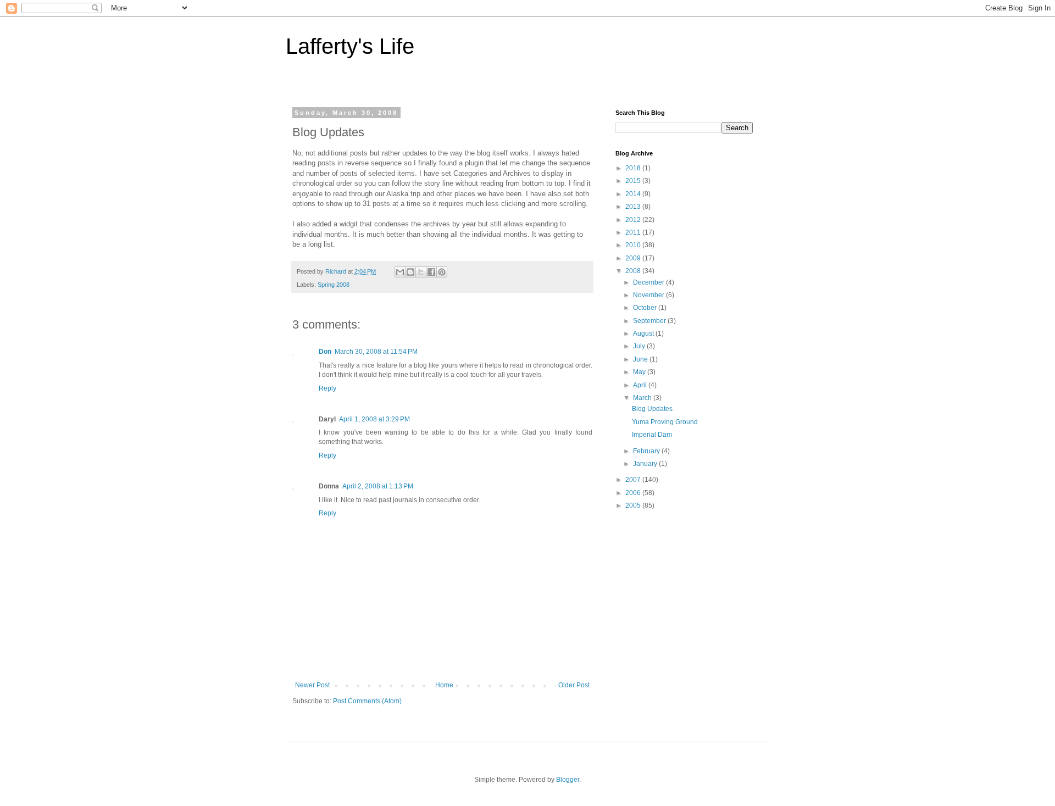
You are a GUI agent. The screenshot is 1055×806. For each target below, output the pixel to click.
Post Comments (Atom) (367, 701)
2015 (633, 181)
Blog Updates (652, 409)
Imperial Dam (652, 434)
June (641, 359)
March (643, 398)
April (640, 385)
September (650, 321)
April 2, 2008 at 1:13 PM (377, 486)
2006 (633, 493)
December (649, 282)
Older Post (574, 685)
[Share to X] (420, 271)
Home (444, 685)
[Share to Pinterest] (441, 271)
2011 (633, 232)
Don (325, 351)
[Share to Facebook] (431, 271)
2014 (633, 194)
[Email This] (400, 271)
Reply (327, 388)
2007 (633, 479)
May (640, 372)
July (640, 346)
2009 (633, 258)
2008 (633, 271)
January (646, 464)
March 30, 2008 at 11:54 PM (376, 351)
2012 (633, 220)
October (645, 308)
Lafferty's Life (350, 46)
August (644, 333)
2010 (633, 245)
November (649, 295)
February (647, 451)
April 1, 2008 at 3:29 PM (374, 419)
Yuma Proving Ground (665, 422)
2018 (633, 168)
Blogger (567, 779)
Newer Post (312, 685)
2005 (633, 505)
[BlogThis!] (410, 271)
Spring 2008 (333, 284)
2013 (633, 206)
